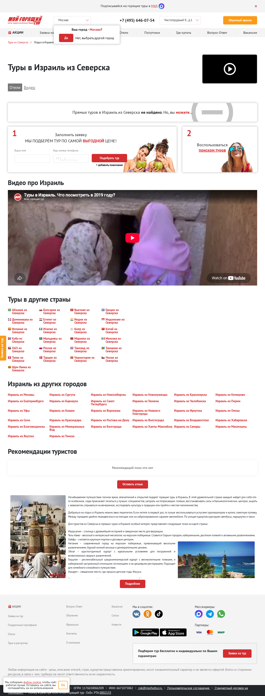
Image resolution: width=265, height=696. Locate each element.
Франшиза (72, 624)
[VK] (136, 614)
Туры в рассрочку (18, 643)
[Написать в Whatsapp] (221, 614)
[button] (229, 69)
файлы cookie (32, 682)
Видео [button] (29, 87)
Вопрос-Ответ (74, 606)
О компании (73, 642)
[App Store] (173, 632)
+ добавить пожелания (109, 165)
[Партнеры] (226, 632)
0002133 (105, 693)
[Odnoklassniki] (148, 614)
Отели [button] (15, 87)
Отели (11, 634)
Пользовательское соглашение (188, 688)
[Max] (161, 6)
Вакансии (117, 606)
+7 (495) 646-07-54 (137, 20)
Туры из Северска (18, 42)
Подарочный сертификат (22, 625)
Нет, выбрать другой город (94, 38)
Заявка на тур (15, 616)
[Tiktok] (159, 614)
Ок (63, 685)
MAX (154, 6)
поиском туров (212, 150)
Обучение (72, 615)
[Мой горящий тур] (25, 20)
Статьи (115, 615)
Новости (116, 624)
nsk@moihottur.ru (150, 688)
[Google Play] (145, 632)
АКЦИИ (16, 606)
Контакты (71, 633)
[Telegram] (210, 614)
